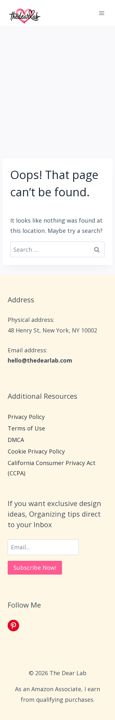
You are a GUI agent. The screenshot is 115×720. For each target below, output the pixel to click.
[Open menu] (101, 13)
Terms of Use (26, 428)
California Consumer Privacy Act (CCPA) (52, 468)
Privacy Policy (26, 417)
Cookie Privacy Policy (36, 451)
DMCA (16, 440)
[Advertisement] (57, 87)
